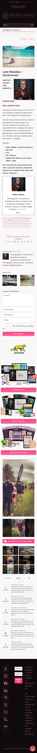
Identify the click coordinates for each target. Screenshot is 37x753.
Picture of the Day (7, 227)
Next (31, 39)
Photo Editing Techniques (25, 223)
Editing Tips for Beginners (17, 221)
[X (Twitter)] (20, 213)
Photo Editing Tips (7, 225)
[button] (5, 280)
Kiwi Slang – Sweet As (18, 596)
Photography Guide (26, 225)
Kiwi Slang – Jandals (17, 584)
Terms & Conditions (19, 748)
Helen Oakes (7, 218)
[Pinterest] (6, 698)
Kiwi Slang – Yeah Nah (18, 619)
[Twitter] (6, 705)
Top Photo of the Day (17, 227)
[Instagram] (6, 676)
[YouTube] (6, 683)
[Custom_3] (4, 731)
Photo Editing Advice (13, 223)
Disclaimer (29, 748)
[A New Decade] (27, 280)
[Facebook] (17, 213)
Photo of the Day (16, 225)
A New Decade (25, 277)
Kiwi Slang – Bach (16, 642)
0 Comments (27, 227)
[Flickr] (6, 726)
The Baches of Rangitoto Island (7, 276)
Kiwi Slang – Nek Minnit (18, 630)
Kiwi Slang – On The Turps (19, 607)
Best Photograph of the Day (17, 219)
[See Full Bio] (27, 209)
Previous (24, 39)
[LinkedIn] (6, 690)
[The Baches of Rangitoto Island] (10, 280)
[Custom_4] (8, 731)
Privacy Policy (9, 748)
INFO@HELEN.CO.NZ (18, 7)
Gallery (11, 276)
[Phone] (6, 719)
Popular (7, 578)
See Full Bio (21, 209)
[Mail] (6, 712)
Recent (18, 578)
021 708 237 (17, 6)
